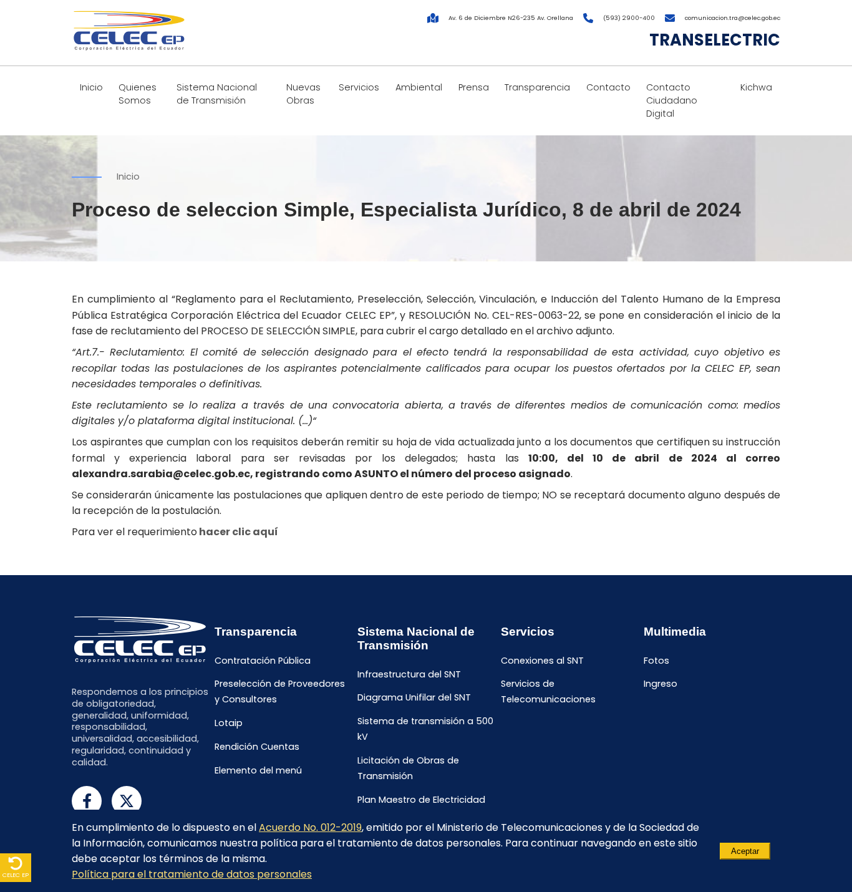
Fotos (656, 660)
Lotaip (229, 723)
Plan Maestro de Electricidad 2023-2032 (421, 807)
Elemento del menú (258, 770)
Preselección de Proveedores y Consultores (280, 692)
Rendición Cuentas (257, 746)
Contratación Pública (263, 660)
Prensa (473, 87)
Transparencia (537, 87)
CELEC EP (15, 875)
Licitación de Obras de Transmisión (408, 768)
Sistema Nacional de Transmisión (217, 94)
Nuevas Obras (303, 94)
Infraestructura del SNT (409, 674)
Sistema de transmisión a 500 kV (425, 729)
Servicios (359, 87)
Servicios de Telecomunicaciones (548, 692)
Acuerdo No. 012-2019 (310, 827)
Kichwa (756, 87)
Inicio (91, 87)
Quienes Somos (138, 94)
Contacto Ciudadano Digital (671, 100)
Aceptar (745, 851)
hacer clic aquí (238, 532)
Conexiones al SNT (542, 660)
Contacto (608, 87)
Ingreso (660, 684)
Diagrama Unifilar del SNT (414, 698)
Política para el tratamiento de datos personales (192, 874)
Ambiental (418, 87)
